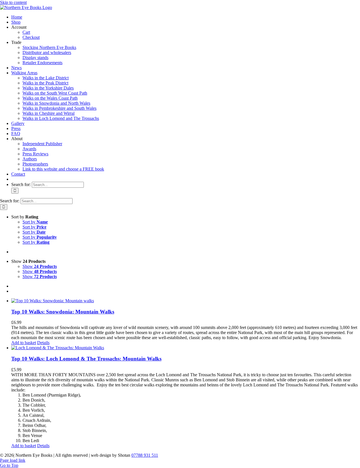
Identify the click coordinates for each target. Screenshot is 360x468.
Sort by (35, 222)
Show (39, 266)
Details (43, 342)
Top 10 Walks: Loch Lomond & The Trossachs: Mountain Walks (86, 359)
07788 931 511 (144, 455)
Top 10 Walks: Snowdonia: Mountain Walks (62, 312)
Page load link (12, 460)
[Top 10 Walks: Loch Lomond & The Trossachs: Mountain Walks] (185, 347)
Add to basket (23, 342)
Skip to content (13, 2)
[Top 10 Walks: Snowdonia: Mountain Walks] (185, 300)
